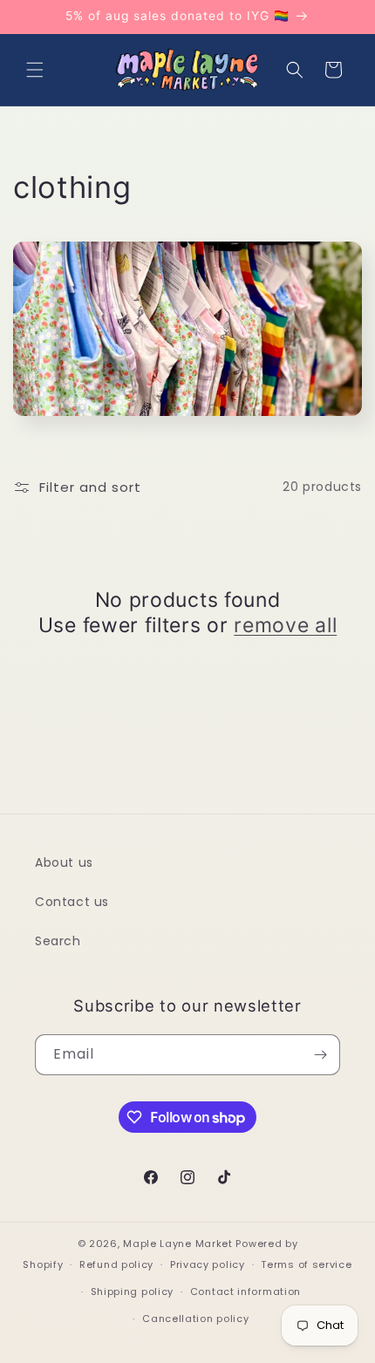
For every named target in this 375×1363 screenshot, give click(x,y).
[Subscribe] (320, 1054)
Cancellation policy (195, 1319)
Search (58, 941)
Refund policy (116, 1264)
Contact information (245, 1291)
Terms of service (306, 1264)
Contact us (72, 901)
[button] (35, 70)
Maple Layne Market (178, 1244)
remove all (285, 625)
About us (64, 862)
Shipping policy (132, 1291)
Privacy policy (207, 1264)
